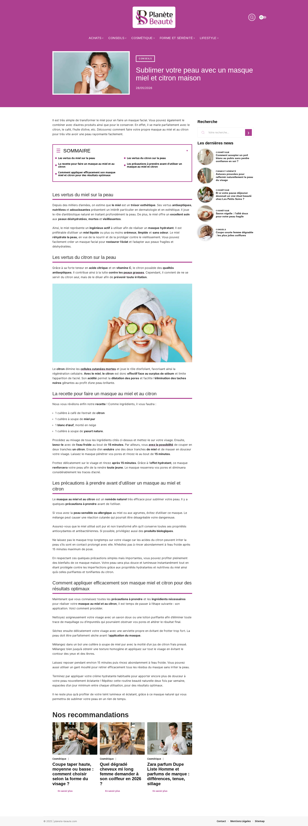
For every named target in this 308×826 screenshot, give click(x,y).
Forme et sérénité (226, 171)
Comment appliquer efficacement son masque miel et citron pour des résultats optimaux (86, 174)
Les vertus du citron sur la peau (146, 158)
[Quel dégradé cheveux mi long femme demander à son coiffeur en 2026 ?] (122, 738)
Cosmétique (59, 758)
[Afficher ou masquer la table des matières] (139, 151)
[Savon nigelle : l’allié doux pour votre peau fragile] (205, 214)
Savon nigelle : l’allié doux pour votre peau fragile (232, 215)
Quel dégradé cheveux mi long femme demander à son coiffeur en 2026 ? (120, 774)
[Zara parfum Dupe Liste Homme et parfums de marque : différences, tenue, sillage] (169, 738)
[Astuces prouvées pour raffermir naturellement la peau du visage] (205, 176)
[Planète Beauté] (154, 17)
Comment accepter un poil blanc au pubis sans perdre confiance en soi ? (232, 158)
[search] (251, 17)
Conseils (145, 58)
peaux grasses (134, 272)
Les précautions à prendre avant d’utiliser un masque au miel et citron (154, 165)
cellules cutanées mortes (98, 369)
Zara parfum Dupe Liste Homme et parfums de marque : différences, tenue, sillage (168, 774)
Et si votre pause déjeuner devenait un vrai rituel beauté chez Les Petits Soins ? (233, 195)
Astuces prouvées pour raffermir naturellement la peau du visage (234, 177)
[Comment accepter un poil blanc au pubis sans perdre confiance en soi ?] (205, 157)
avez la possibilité (161, 444)
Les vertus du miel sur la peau (76, 158)
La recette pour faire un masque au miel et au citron (86, 165)
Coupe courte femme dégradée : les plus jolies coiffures (234, 234)
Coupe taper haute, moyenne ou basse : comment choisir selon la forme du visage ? (73, 774)
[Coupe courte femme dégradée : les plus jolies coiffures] (205, 232)
